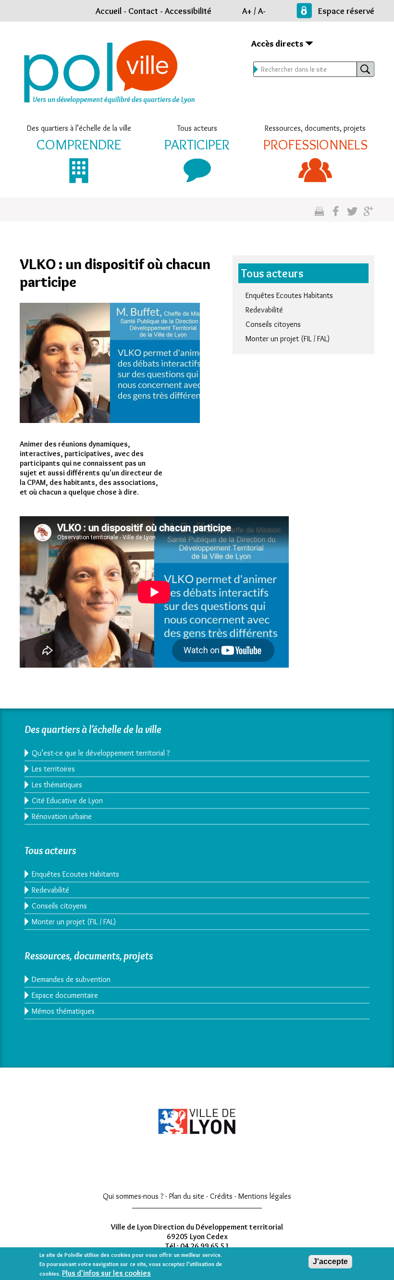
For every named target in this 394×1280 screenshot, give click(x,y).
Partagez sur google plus (368, 215)
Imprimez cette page (319, 215)
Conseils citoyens (273, 324)
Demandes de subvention (71, 979)
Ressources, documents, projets (315, 128)
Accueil (109, 11)
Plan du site (186, 1196)
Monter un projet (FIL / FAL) (288, 338)
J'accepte (330, 1261)
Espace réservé (346, 11)
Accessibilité (188, 11)
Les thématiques (57, 784)
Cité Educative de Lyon (67, 800)
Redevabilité (264, 309)
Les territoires (53, 768)
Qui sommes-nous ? (133, 1196)
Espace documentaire (65, 995)
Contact (143, 11)
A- (262, 11)
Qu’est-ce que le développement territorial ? (101, 753)
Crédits (221, 1196)
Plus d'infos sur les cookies (106, 1273)
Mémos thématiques (63, 1011)
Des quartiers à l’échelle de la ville (79, 128)
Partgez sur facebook (336, 215)
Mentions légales (264, 1196)
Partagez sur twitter (352, 215)
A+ (247, 11)
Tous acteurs (197, 128)
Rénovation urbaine (62, 816)
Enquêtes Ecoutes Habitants (289, 295)
